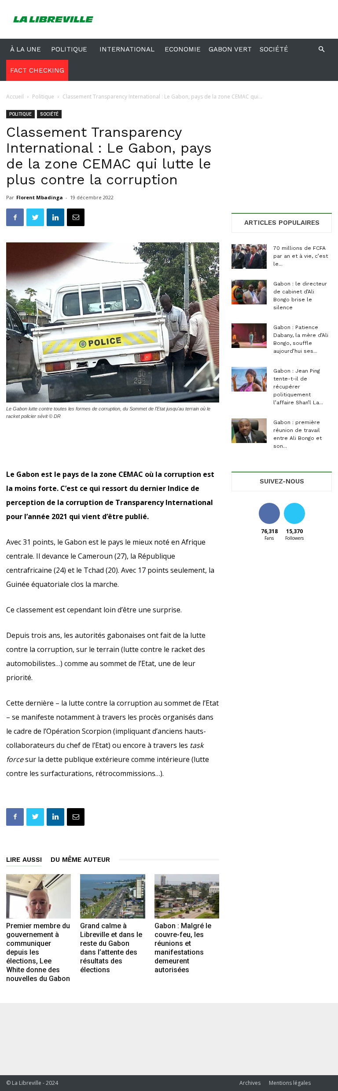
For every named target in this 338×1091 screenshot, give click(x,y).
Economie (183, 49)
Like (269, 506)
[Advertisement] (228, 19)
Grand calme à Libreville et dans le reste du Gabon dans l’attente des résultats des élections (111, 948)
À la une (25, 49)
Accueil (15, 96)
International (126, 49)
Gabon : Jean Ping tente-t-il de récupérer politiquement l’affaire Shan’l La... (298, 387)
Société (274, 49)
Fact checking (37, 70)
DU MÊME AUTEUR (80, 860)
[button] (321, 49)
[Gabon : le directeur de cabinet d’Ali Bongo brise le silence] (249, 292)
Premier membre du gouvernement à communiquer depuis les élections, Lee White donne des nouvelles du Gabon (38, 952)
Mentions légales (290, 1083)
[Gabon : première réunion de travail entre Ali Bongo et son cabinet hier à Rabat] (249, 430)
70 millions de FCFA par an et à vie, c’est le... (300, 256)
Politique (69, 49)
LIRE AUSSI (24, 860)
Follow (294, 506)
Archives (250, 1083)
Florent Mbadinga (39, 197)
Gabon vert (230, 49)
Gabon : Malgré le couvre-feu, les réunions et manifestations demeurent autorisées (182, 948)
